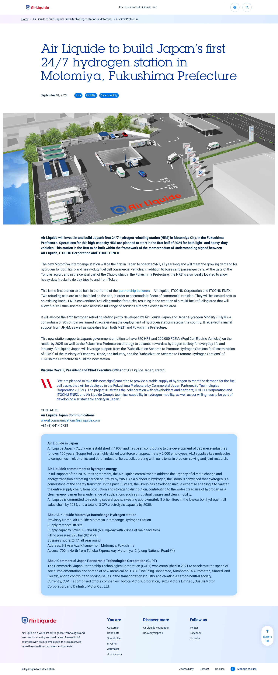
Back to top (267, 638)
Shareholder (114, 638)
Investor (112, 643)
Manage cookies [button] (246, 668)
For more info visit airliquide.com (138, 7)
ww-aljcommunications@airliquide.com (70, 420)
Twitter (194, 627)
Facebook (195, 632)
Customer (113, 627)
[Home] (37, 7)
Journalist (113, 648)
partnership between (134, 291)
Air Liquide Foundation (156, 627)
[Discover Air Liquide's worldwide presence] (234, 7)
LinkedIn (195, 638)
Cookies (219, 668)
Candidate (113, 632)
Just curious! (115, 654)
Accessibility (186, 668)
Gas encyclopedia (153, 632)
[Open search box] (247, 7)
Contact (204, 668)
